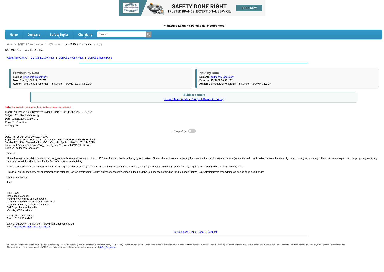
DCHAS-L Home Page (100, 57)
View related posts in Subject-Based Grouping (194, 99)
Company (34, 34)
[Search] (148, 34)
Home (14, 34)
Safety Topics (59, 34)
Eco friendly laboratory (221, 77)
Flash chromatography (35, 77)
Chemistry (85, 34)
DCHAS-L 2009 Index (42, 57)
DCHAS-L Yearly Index (71, 57)
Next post (212, 232)
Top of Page (197, 232)
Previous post (180, 232)
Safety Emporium (107, 247)
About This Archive (17, 57)
